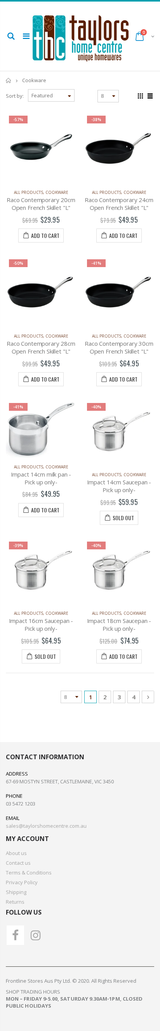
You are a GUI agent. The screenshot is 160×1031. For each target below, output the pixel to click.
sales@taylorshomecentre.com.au (46, 825)
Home (9, 80)
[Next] (148, 697)
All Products (28, 192)
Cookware (56, 192)
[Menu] (26, 36)
